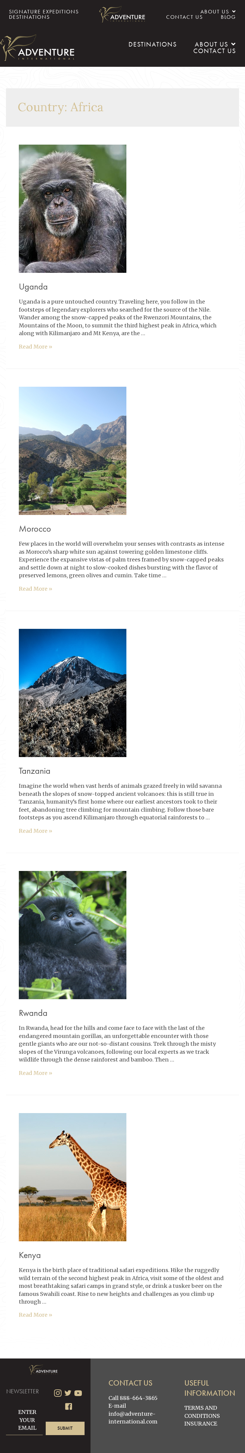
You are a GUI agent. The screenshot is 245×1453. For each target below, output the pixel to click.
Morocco (35, 528)
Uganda (33, 286)
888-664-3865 (138, 1398)
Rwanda (33, 1013)
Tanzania (34, 770)
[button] (65, 1428)
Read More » (35, 346)
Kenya (30, 1255)
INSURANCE (200, 1423)
